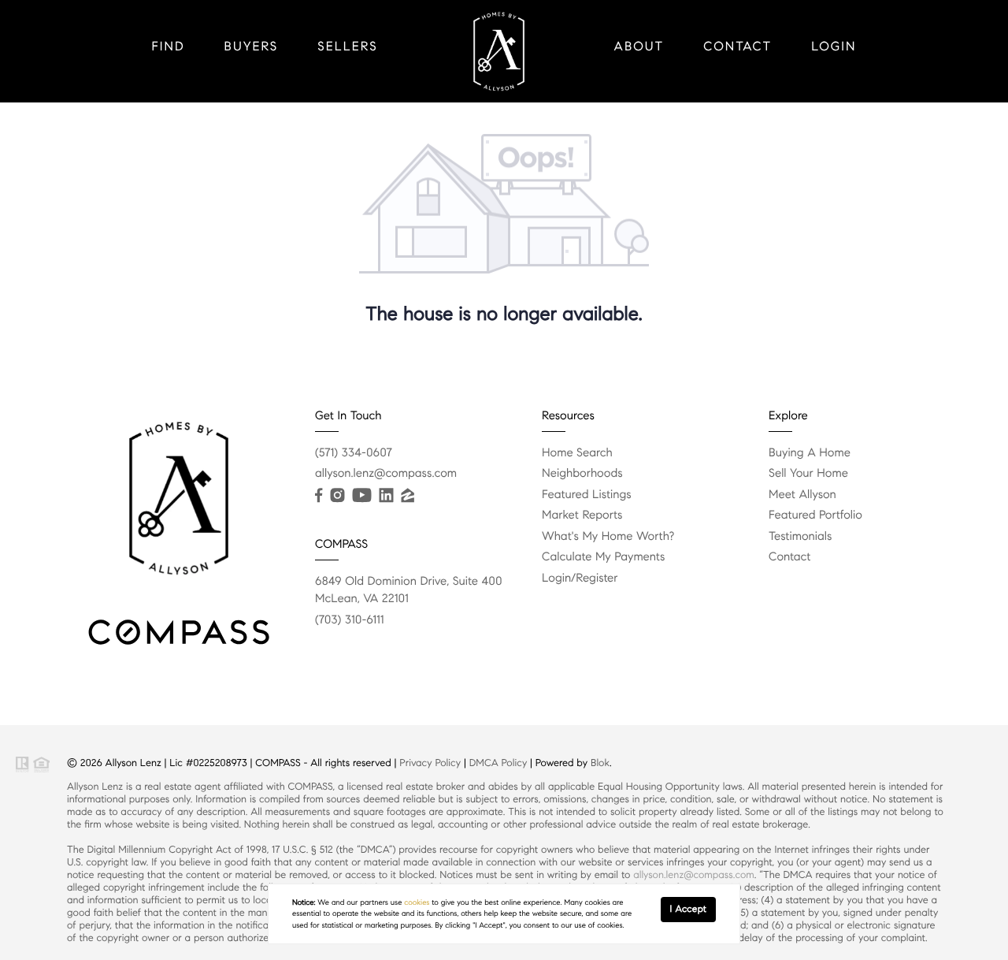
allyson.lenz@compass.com (386, 474)
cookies (416, 902)
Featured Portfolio (815, 515)
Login (833, 46)
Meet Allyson (802, 495)
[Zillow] (407, 496)
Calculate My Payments (603, 557)
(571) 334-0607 (353, 453)
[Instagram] (337, 496)
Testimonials (800, 537)
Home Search (577, 453)
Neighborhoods (582, 474)
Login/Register (580, 578)
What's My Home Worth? (608, 537)
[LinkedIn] (386, 496)
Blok (600, 763)
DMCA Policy (498, 763)
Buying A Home (809, 453)
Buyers (251, 46)
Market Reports (582, 515)
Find (168, 46)
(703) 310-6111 (349, 620)
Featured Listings (587, 495)
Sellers (347, 46)
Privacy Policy (430, 763)
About (639, 46)
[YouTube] (361, 496)
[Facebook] (318, 496)
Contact (737, 46)
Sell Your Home (808, 474)
